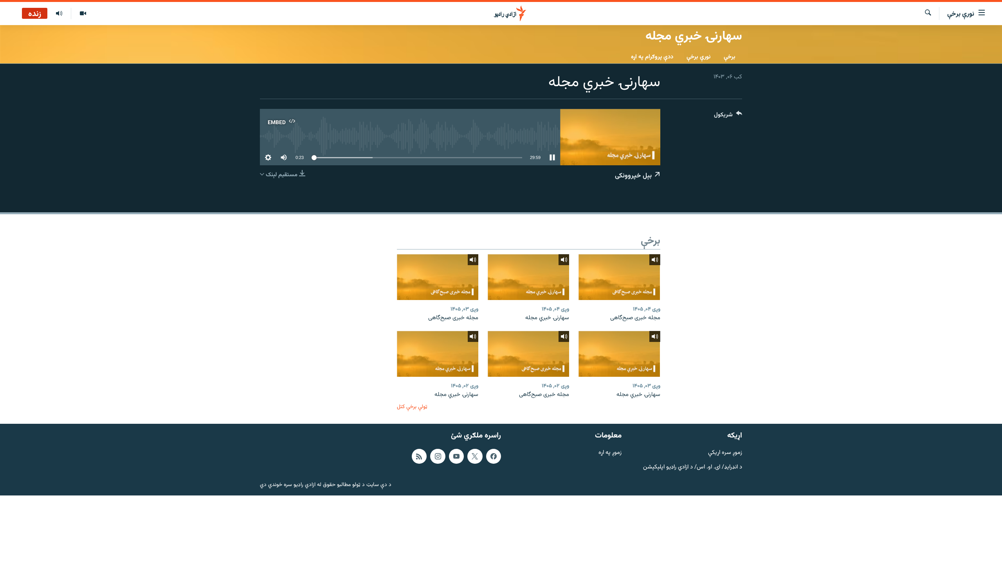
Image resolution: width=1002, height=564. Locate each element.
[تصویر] (83, 14)
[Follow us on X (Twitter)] (474, 456)
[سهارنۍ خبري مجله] (528, 277)
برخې (729, 56)
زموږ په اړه (610, 453)
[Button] (728, 116)
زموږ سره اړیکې (725, 453)
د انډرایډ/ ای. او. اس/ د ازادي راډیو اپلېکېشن (692, 467)
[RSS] (419, 456)
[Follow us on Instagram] (437, 456)
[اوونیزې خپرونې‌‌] (59, 14)
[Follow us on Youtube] (456, 456)
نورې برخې (698, 56)
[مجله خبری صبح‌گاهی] (619, 277)
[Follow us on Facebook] (493, 456)
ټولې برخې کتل (412, 406)
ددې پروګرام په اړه (652, 56)
